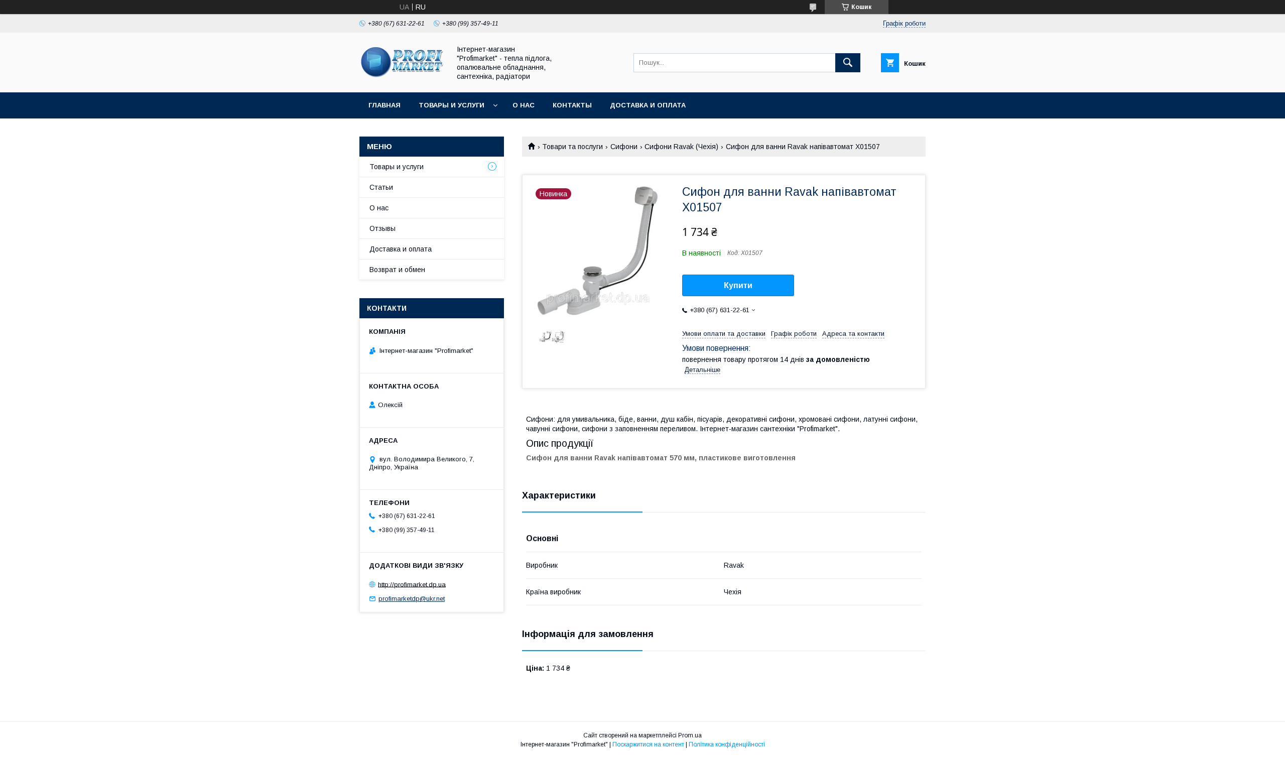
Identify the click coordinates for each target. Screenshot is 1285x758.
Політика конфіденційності (727, 744)
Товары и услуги (451, 105)
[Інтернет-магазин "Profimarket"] (402, 79)
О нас (523, 105)
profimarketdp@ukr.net (411, 598)
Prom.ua (690, 735)
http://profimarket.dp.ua (412, 584)
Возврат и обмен (397, 270)
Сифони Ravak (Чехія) (681, 147)
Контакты (572, 105)
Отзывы (382, 228)
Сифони (623, 147)
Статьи (381, 187)
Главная (384, 105)
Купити (738, 285)
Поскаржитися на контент (648, 744)
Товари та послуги (572, 147)
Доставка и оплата (648, 105)
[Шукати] (847, 62)
